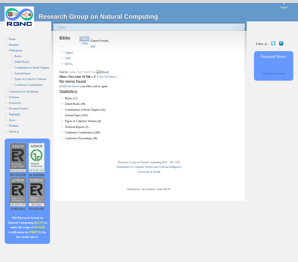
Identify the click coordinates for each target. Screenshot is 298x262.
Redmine (14, 125)
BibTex (69, 64)
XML (68, 58)
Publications (15, 50)
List (84, 38)
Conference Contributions (28, 84)
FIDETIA (36, 232)
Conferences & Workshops (24, 91)
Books (18, 56)
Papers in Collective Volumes (30, 79)
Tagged (69, 52)
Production (15, 103)
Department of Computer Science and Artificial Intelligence (149, 167)
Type (85, 72)
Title (79, 72)
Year (93, 72)
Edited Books (21, 61)
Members (14, 44)
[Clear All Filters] (106, 76)
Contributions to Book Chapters (32, 67)
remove (75, 86)
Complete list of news (273, 73)
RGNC (39, 222)
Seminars (14, 97)
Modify (63, 86)
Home (12, 39)
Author (73, 72)
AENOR (39, 227)
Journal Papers (22, 73)
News (12, 120)
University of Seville (149, 171)
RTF (93, 46)
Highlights (14, 114)
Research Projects (18, 108)
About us (14, 131)
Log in (284, 7)
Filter (85, 43)
